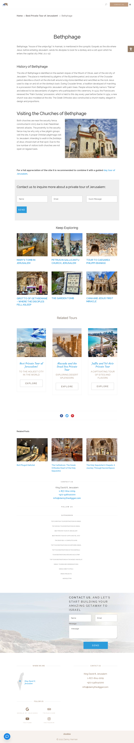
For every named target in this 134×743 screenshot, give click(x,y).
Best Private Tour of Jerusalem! (42, 16)
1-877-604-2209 (67, 491)
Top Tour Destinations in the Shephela (66, 550)
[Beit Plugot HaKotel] (32, 449)
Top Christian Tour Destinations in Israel (66, 521)
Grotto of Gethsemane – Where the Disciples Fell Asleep (32, 301)
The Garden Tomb (63, 298)
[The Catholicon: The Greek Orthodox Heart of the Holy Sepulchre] (67, 449)
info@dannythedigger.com (67, 498)
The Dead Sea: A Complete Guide (66, 540)
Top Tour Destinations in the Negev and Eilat (66, 559)
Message (73, 624)
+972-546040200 (67, 494)
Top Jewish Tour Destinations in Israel (66, 526)
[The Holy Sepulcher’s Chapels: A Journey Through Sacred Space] (101, 449)
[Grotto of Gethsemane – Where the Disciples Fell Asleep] (32, 283)
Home (20, 16)
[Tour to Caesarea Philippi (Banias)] (101, 244)
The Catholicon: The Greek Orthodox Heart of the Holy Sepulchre (64, 468)
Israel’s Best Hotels (66, 569)
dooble (67, 734)
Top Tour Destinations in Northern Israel (66, 545)
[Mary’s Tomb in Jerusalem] (32, 244)
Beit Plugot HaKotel (26, 465)
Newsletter (67, 578)
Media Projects (66, 573)
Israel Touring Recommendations (66, 564)
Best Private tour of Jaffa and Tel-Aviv (66, 535)
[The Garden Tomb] (67, 283)
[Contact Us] (7, 736)
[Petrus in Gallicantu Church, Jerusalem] (67, 244)
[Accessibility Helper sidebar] (131, 49)
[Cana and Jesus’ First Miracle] (101, 283)
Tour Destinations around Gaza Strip (66, 554)
